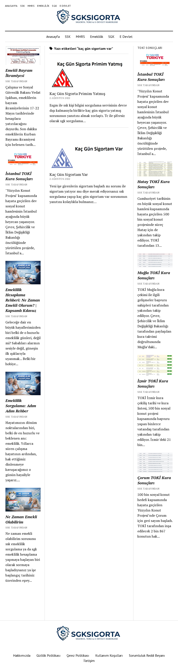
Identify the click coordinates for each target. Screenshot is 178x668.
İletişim (89, 660)
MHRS (31, 5)
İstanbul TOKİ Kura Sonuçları (19, 176)
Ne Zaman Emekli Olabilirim (21, 519)
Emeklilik (43, 5)
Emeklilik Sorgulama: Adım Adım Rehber (20, 405)
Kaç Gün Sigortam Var (68, 174)
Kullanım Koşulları (109, 655)
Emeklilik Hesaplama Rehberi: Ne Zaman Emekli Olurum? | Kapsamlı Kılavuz (22, 300)
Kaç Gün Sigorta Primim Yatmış (77, 93)
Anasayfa (11, 5)
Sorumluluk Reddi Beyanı (147, 655)
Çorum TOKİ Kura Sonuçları (154, 480)
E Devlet (65, 5)
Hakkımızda (21, 655)
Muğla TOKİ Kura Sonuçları (153, 275)
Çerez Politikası (78, 655)
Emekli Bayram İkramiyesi (18, 73)
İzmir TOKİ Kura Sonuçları (152, 383)
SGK (54, 5)
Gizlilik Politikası (48, 655)
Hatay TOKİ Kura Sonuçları (153, 184)
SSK (22, 5)
